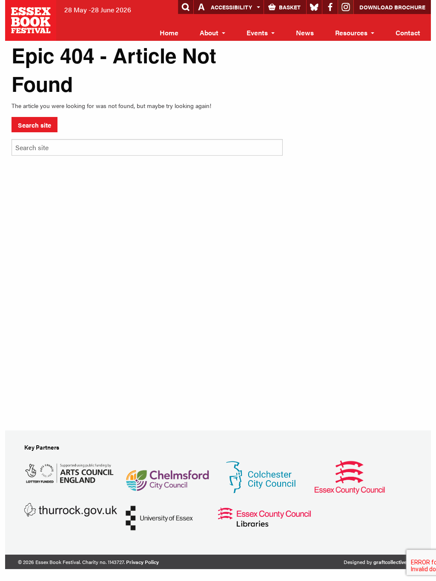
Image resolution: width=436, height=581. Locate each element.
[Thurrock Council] (70, 509)
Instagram (345, 7)
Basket (290, 7)
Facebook (330, 7)
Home (169, 32)
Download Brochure (392, 7)
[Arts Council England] (70, 472)
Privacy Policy (142, 562)
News (305, 32)
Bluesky (314, 7)
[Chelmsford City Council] (167, 476)
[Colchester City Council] (260, 476)
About (209, 32)
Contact (408, 32)
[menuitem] (169, 33)
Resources (351, 32)
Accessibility (231, 7)
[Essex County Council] (349, 476)
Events (257, 32)
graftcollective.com (395, 562)
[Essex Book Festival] (31, 19)
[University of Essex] (159, 517)
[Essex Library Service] (264, 516)
